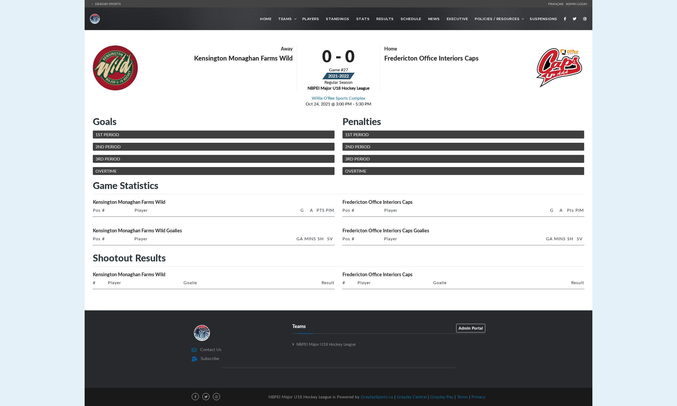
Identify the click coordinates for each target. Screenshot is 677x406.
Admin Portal (471, 328)
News (434, 19)
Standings (337, 19)
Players (310, 19)
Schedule (411, 19)
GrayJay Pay (441, 397)
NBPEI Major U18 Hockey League (326, 344)
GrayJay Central (412, 397)
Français (556, 4)
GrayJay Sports (107, 4)
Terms (462, 397)
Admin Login (576, 4)
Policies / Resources (497, 19)
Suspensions (543, 19)
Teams (285, 19)
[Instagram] (585, 18)
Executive (457, 19)
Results (385, 19)
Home (265, 19)
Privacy (478, 397)
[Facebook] (565, 18)
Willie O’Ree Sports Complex (338, 98)
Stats (363, 19)
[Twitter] (575, 18)
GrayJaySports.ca (377, 397)
